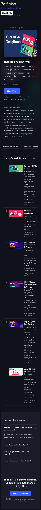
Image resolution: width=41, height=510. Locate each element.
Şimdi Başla (7, 13)
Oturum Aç (5, 8)
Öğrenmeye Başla (20, 493)
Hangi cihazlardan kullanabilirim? (17, 461)
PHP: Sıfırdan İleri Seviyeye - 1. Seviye (30, 244)
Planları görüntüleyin (18, 99)
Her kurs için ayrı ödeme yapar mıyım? (16, 452)
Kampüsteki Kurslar (10, 146)
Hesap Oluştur (15, 8)
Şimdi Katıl (11, 91)
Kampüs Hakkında (31, 146)
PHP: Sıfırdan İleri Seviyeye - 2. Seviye (30, 284)
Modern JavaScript (29, 212)
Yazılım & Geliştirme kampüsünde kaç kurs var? (18, 429)
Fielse (5, 28)
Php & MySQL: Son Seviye (30, 323)
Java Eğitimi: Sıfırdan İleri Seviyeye (29, 371)
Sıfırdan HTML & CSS (30, 167)
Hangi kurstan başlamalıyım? (16, 445)
